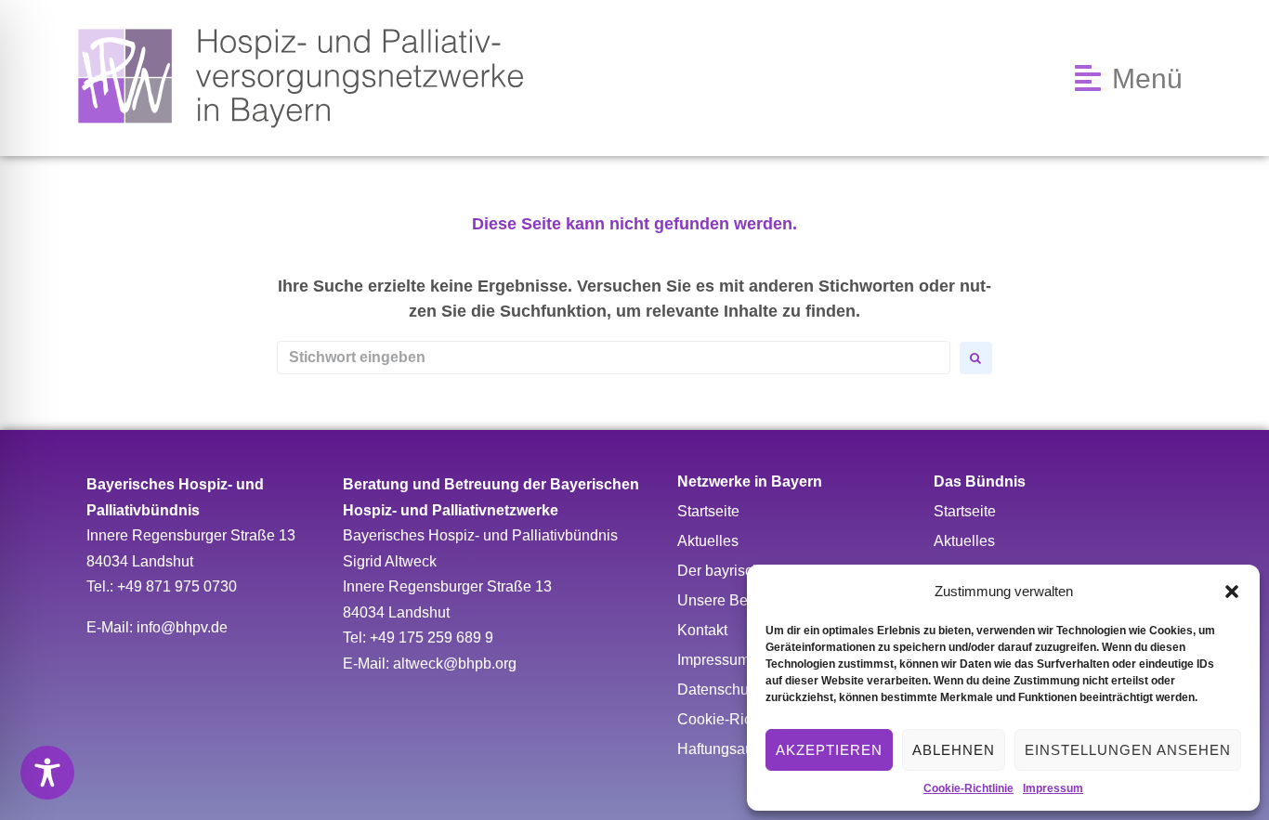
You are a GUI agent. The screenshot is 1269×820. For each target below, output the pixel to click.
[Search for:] (613, 357)
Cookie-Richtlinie (968, 788)
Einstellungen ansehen (1128, 750)
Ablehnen (953, 750)
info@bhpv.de (182, 627)
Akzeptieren (829, 750)
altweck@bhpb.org (455, 663)
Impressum (1053, 788)
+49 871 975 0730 (177, 586)
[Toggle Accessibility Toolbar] (47, 772)
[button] (1232, 591)
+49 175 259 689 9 (431, 637)
